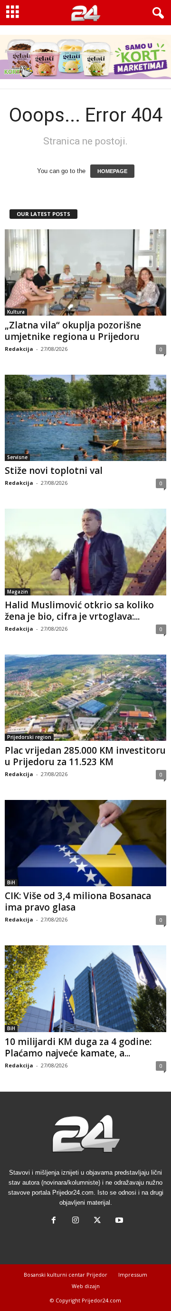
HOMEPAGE (112, 171)
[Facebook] (54, 1221)
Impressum (132, 1274)
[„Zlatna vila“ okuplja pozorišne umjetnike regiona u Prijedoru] (85, 272)
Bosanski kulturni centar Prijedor (65, 1274)
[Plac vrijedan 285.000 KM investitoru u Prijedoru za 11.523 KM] (85, 698)
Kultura (16, 311)
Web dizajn (86, 1286)
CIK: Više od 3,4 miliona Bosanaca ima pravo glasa (78, 901)
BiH (11, 882)
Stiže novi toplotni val (54, 470)
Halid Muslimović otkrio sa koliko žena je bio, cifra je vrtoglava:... (79, 611)
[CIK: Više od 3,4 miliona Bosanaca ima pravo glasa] (85, 843)
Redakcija (19, 348)
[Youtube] (118, 1221)
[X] (97, 1221)
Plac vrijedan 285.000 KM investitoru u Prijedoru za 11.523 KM (85, 756)
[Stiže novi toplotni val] (85, 418)
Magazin (17, 591)
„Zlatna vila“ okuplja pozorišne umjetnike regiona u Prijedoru (73, 331)
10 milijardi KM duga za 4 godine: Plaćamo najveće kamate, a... (78, 1047)
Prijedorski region (29, 737)
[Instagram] (75, 1221)
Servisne (17, 457)
